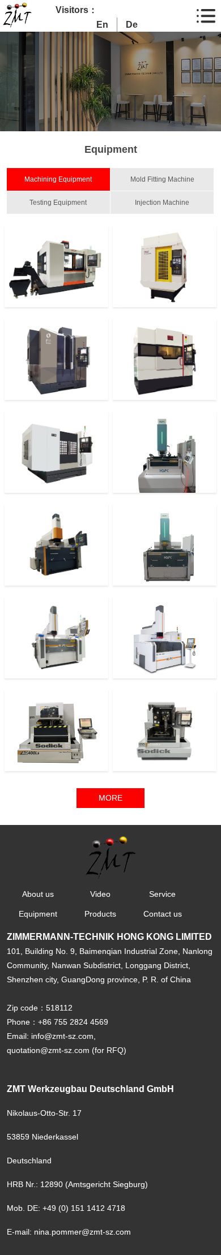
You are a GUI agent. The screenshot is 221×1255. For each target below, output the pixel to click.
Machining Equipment (58, 179)
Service (162, 894)
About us (38, 894)
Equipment (38, 913)
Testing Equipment (58, 203)
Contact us (162, 913)
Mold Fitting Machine (162, 179)
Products (100, 913)
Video (100, 894)
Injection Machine (162, 203)
